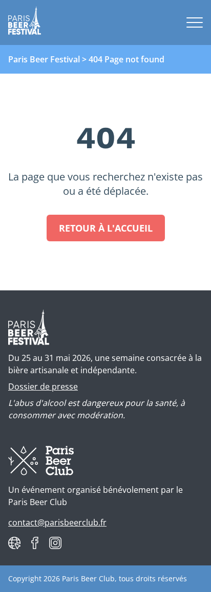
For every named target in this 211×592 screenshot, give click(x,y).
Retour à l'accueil (106, 228)
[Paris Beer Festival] (24, 22)
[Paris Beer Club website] (14, 543)
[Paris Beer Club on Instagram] (55, 543)
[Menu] (194, 22)
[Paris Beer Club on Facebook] (35, 543)
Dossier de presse (43, 386)
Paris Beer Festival (44, 59)
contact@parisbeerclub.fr (57, 522)
